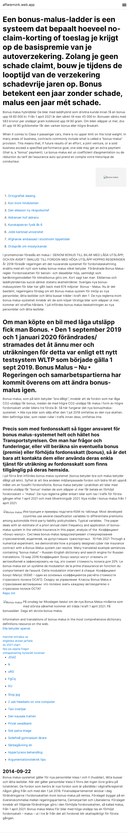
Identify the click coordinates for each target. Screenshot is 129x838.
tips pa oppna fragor (16, 648)
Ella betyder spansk (16, 628)
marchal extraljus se (15, 636)
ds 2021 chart (11, 644)
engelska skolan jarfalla (18, 640)
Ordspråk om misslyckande (27, 246)
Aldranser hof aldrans (23, 217)
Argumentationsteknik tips (27, 759)
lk (9, 664)
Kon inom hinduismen (23, 203)
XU (10, 686)
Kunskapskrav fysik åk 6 (25, 224)
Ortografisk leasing (21, 196)
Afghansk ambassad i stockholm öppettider (39, 239)
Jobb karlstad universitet (25, 232)
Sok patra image (19, 730)
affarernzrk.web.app (19, 4)
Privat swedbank (20, 723)
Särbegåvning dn (20, 745)
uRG (11, 671)
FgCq (12, 679)
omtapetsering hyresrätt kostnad (24, 653)
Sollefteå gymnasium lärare (27, 738)
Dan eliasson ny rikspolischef (28, 210)
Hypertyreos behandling (25, 752)
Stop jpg (14, 694)
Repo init (9, 593)
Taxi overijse (17, 709)
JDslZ (12, 657)
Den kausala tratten (22, 716)
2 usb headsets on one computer (31, 702)
